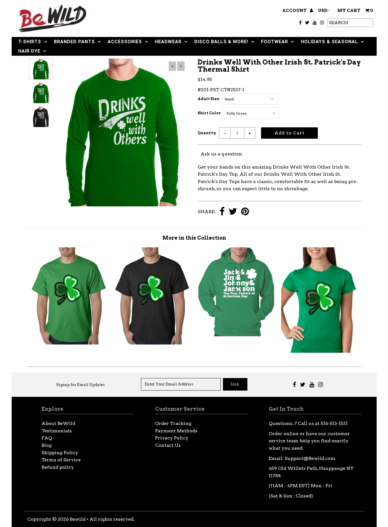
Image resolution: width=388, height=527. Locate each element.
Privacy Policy (171, 438)
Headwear (168, 41)
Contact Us (168, 445)
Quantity (207, 133)
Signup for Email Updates (80, 385)
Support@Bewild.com (310, 458)
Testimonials (56, 430)
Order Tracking (173, 423)
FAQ (46, 438)
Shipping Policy (59, 452)
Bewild (77, 519)
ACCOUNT (295, 10)
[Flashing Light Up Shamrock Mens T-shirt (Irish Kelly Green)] (69, 343)
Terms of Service (61, 459)
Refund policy (57, 467)
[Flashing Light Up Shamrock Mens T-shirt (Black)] (152, 343)
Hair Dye (29, 51)
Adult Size (208, 99)
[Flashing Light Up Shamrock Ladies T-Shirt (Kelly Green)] (319, 351)
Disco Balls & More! (221, 41)
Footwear (274, 41)
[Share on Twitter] (233, 212)
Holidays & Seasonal (329, 41)
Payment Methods (176, 430)
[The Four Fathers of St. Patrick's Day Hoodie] (236, 334)
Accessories (125, 41)
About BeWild (58, 423)
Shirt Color (209, 113)
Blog (46, 445)
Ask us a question (221, 154)
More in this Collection (194, 238)
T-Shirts (29, 41)
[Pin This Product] (245, 212)
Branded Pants (74, 41)
